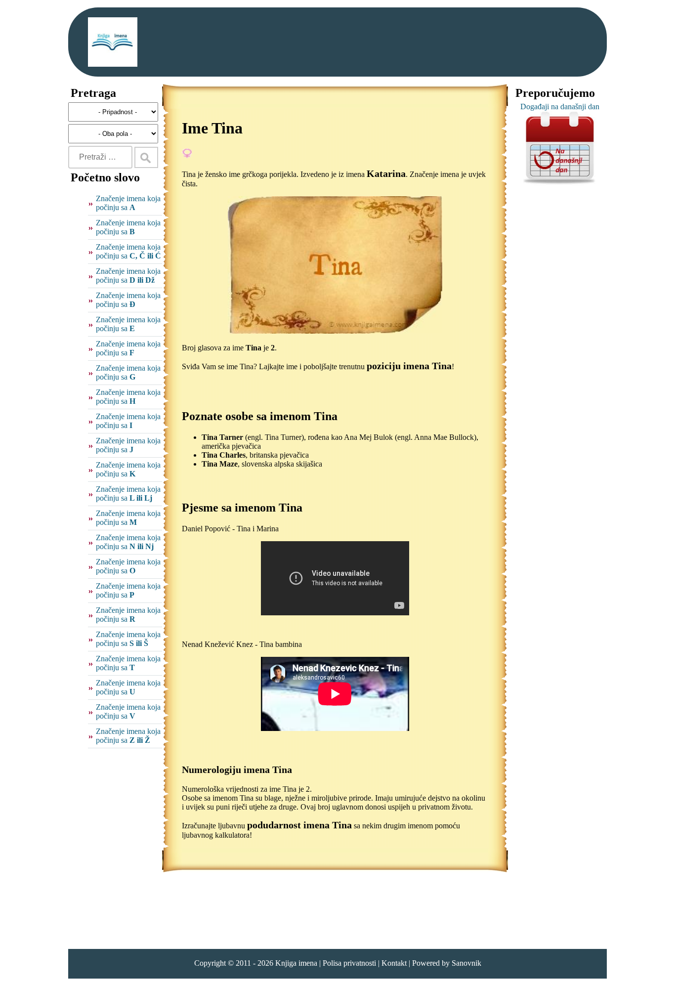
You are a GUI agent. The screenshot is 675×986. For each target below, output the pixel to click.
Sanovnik (466, 963)
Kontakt (394, 963)
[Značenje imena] (112, 42)
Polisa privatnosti (349, 963)
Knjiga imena (296, 963)
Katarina (386, 173)
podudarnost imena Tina (299, 824)
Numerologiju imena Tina (237, 769)
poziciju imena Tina (409, 365)
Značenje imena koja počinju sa (128, 203)
